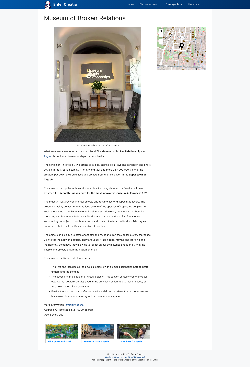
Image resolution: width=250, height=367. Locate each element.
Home (131, 4)
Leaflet (160, 66)
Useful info (194, 4)
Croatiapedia (172, 4)
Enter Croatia (65, 4)
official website (75, 304)
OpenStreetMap (197, 66)
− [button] (161, 35)
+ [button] (161, 31)
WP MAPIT (178, 66)
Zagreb (48, 156)
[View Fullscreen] (161, 41)
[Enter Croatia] (48, 4)
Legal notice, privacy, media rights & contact (125, 357)
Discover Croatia (148, 4)
